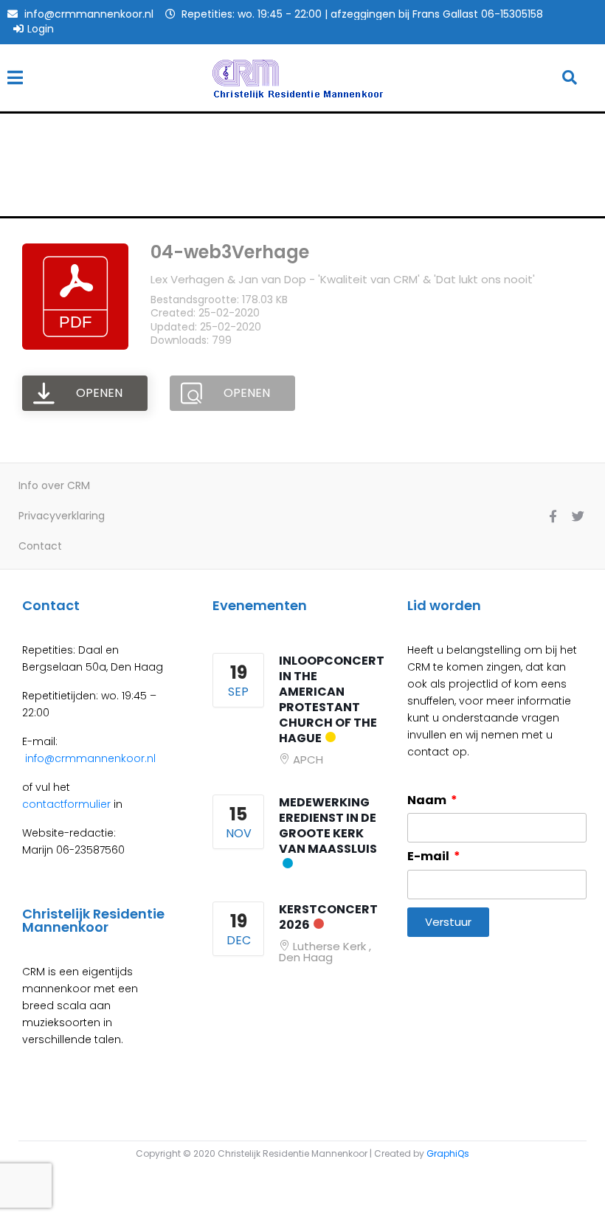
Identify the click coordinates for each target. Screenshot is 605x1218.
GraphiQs (447, 1153)
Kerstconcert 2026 (328, 917)
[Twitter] (578, 516)
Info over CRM (54, 485)
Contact (40, 546)
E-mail (429, 856)
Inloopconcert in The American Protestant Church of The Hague (331, 699)
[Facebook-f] (552, 516)
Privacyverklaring (61, 515)
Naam (428, 800)
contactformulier (66, 804)
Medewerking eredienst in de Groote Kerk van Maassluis (328, 825)
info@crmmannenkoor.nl (89, 758)
